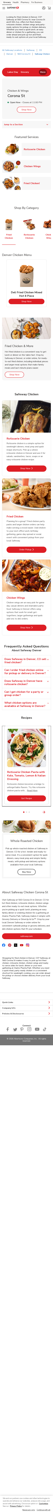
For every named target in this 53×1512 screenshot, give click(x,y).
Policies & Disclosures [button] (13, 1013)
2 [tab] (26, 812)
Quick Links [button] (7, 1002)
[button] (43, 8)
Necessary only (28, 1510)
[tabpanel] (26, 283)
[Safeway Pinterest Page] (22, 1030)
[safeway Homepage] (13, 8)
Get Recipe (33, 798)
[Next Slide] (49, 812)
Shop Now (26, 109)
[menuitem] (12, 72)
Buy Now (29, 871)
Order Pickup (32, 549)
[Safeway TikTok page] (44, 1030)
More (43, 72)
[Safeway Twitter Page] (15, 1030)
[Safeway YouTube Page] (37, 1030)
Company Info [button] (8, 1008)
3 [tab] (29, 812)
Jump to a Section (13, 124)
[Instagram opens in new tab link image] (29, 1030)
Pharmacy (25, 2)
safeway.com (35, 936)
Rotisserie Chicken (35, 149)
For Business (36, 2)
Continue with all (43, 1510)
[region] (26, 1504)
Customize (43, 1503)
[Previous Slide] (4, 812)
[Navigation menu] (4, 8)
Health (16, 2)
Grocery (7, 2)
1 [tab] (23, 812)
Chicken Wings (33, 166)
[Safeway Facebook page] (8, 1030)
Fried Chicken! (33, 183)
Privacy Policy (16, 1506)
